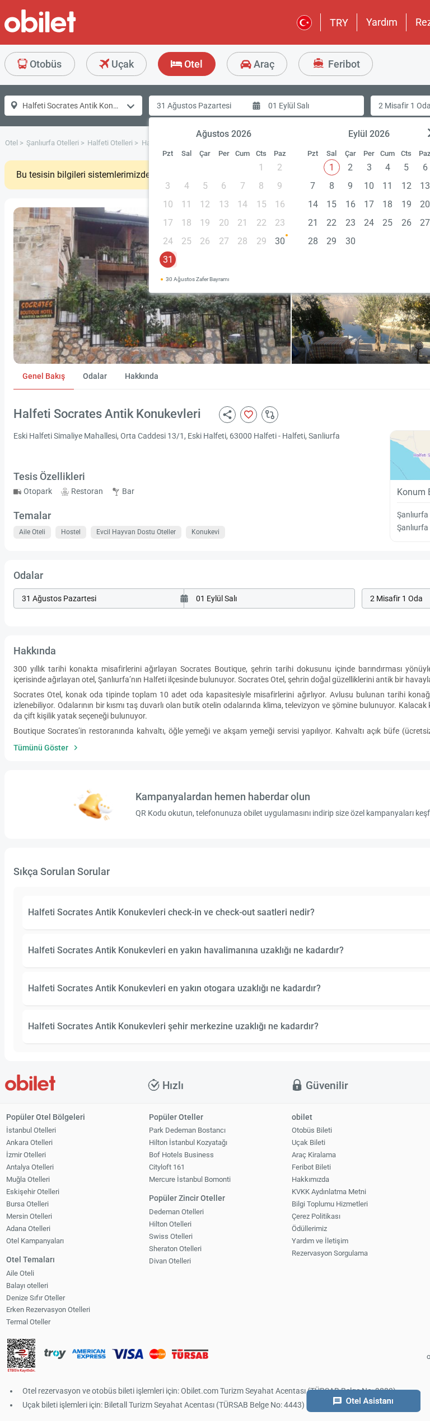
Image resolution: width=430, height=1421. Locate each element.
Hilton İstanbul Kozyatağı (188, 1142)
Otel (192, 64)
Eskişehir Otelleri (32, 1191)
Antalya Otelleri (30, 1167)
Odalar (95, 376)
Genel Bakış (43, 376)
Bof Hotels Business (181, 1155)
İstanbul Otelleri (31, 1130)
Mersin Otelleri (29, 1216)
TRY (339, 22)
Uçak (121, 64)
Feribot (343, 64)
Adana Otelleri (28, 1228)
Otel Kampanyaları (35, 1241)
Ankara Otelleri (29, 1142)
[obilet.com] (67, 31)
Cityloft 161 (167, 1167)
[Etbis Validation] (21, 1357)
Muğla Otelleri (28, 1179)
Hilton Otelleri (170, 1224)
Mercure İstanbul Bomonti (190, 1179)
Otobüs (44, 64)
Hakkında (141, 376)
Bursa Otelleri (27, 1204)
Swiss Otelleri (171, 1236)
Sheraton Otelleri (175, 1248)
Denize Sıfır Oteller (35, 1298)
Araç (262, 64)
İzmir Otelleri (26, 1155)
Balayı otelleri (27, 1285)
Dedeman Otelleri (176, 1212)
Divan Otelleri (170, 1261)
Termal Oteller (28, 1322)
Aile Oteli (20, 1273)
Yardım (382, 22)
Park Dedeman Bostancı (187, 1130)
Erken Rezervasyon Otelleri (48, 1309)
